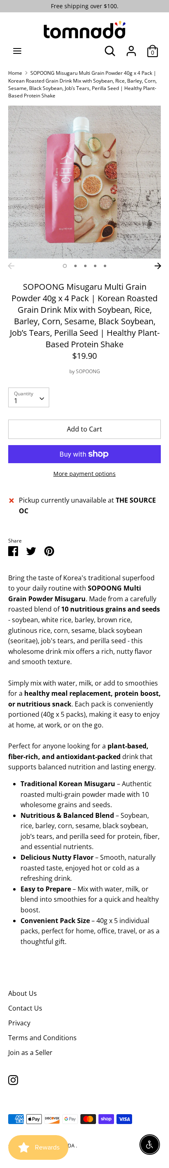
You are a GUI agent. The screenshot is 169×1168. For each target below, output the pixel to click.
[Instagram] (13, 1079)
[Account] (131, 47)
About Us (22, 993)
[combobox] (28, 397)
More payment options (84, 474)
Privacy (19, 1022)
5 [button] (105, 266)
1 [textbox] (16, 400)
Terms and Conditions (42, 1037)
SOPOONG (88, 371)
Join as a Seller (30, 1052)
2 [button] (75, 266)
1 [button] (65, 266)
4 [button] (95, 266)
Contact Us (25, 1008)
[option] (84, 182)
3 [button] (85, 266)
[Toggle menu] (17, 51)
